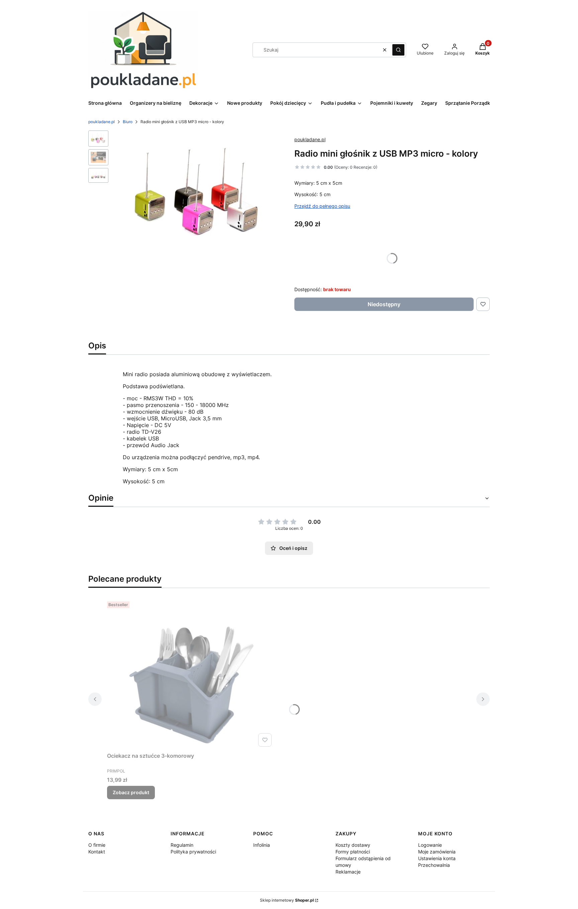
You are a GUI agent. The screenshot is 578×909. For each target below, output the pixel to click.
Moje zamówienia (437, 851)
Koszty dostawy (352, 845)
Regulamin (182, 845)
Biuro (127, 121)
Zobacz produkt (131, 792)
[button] (398, 50)
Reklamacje (348, 872)
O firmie (96, 845)
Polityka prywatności (193, 851)
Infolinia (261, 845)
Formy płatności (352, 851)
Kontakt (96, 851)
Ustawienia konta (437, 858)
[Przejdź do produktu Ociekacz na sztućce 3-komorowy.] (190, 674)
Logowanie (430, 845)
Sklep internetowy (287, 900)
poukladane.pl (101, 121)
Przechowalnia (434, 865)
